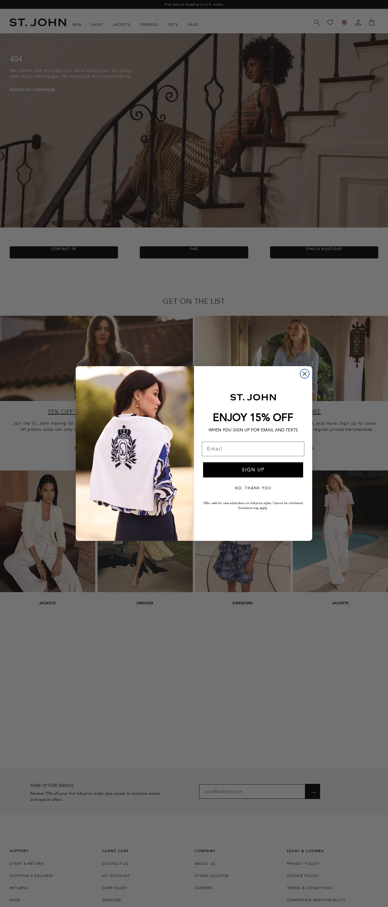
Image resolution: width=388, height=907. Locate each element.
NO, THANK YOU (253, 488)
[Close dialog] (304, 373)
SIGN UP (253, 470)
